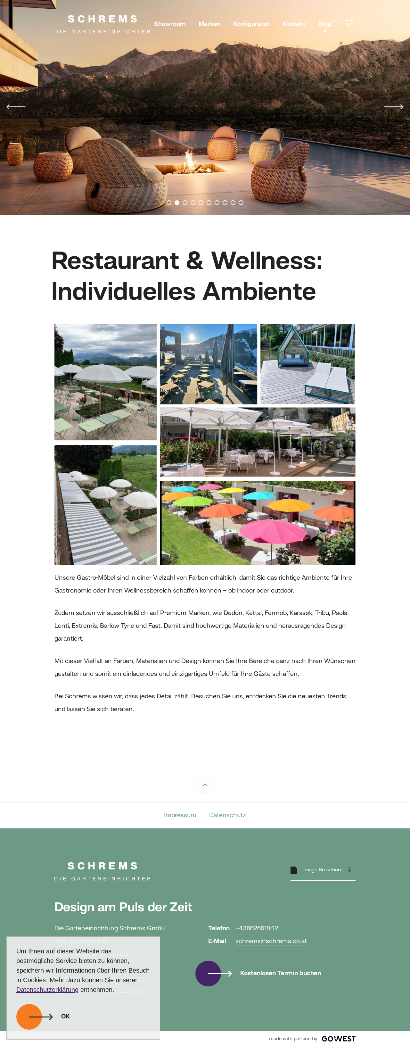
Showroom (170, 24)
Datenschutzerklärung (47, 989)
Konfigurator (251, 24)
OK (65, 1017)
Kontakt (294, 24)
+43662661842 (256, 929)
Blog (325, 24)
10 (241, 202)
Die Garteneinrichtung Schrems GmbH (102, 24)
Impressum (180, 815)
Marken (209, 24)
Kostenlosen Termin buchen (280, 973)
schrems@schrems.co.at (271, 941)
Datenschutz (227, 815)
